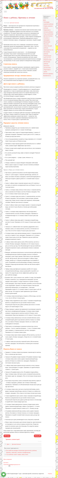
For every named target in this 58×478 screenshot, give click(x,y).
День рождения (8, 459)
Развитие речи (47, 59)
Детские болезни (14, 22)
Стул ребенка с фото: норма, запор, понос (17, 454)
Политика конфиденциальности (12, 464)
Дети (44, 20)
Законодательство (48, 49)
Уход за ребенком (48, 34)
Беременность (47, 75)
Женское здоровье (48, 73)
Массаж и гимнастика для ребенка (48, 45)
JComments (39, 441)
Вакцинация (47, 42)
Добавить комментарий (13, 439)
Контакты (6, 462)
